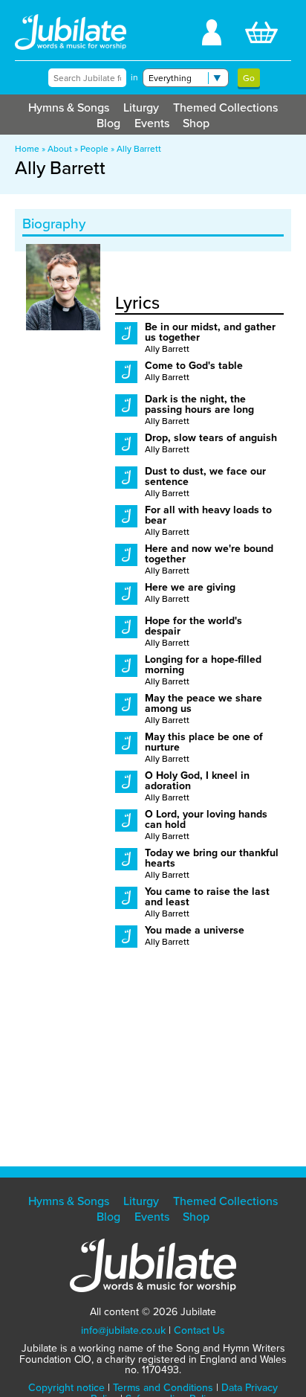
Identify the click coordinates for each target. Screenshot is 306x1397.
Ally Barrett (139, 148)
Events (151, 123)
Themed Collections (225, 107)
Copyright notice (66, 1388)
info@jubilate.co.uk (123, 1330)
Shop (196, 123)
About (60, 148)
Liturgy (141, 107)
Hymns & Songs (68, 107)
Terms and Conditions (163, 1388)
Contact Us (199, 1330)
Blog (108, 123)
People (94, 148)
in (134, 77)
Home (27, 148)
